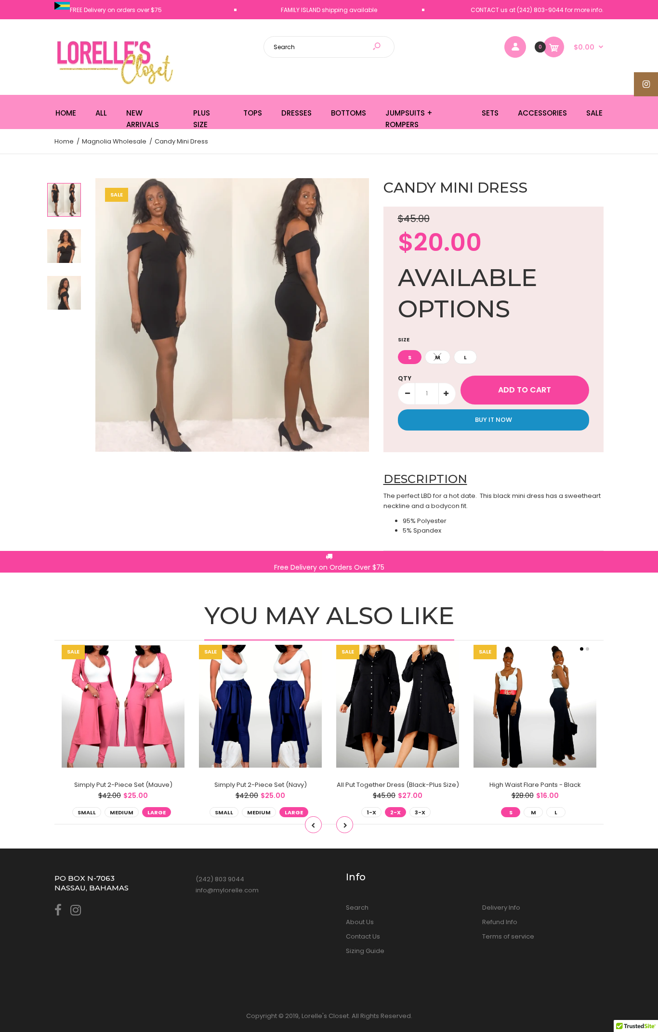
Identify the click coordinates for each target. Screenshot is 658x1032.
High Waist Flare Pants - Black (535, 784)
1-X (371, 812)
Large (156, 812)
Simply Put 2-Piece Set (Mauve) (123, 784)
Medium (121, 812)
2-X (395, 812)
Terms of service (508, 936)
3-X (420, 812)
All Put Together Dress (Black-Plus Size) (398, 784)
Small (87, 812)
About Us (360, 922)
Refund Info (499, 922)
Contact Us (363, 936)
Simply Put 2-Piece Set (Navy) (260, 784)
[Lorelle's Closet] (114, 82)
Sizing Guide (365, 950)
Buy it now (493, 419)
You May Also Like (329, 615)
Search (357, 907)
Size (403, 339)
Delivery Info (501, 907)
